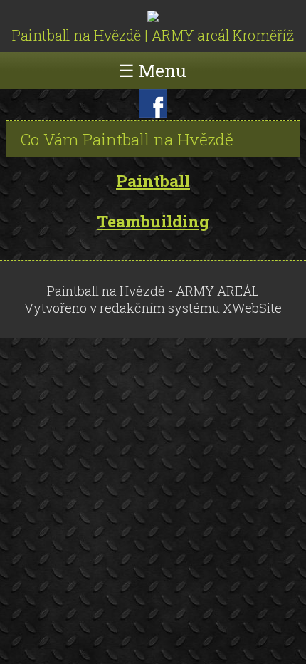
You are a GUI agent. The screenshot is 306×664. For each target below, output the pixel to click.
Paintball (153, 180)
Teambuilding (153, 221)
